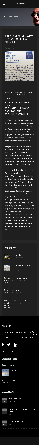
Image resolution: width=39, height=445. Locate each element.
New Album (15, 290)
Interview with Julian (18, 255)
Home (4, 17)
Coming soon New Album (19, 278)
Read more (12, 401)
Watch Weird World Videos (9, 352)
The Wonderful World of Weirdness (22, 301)
